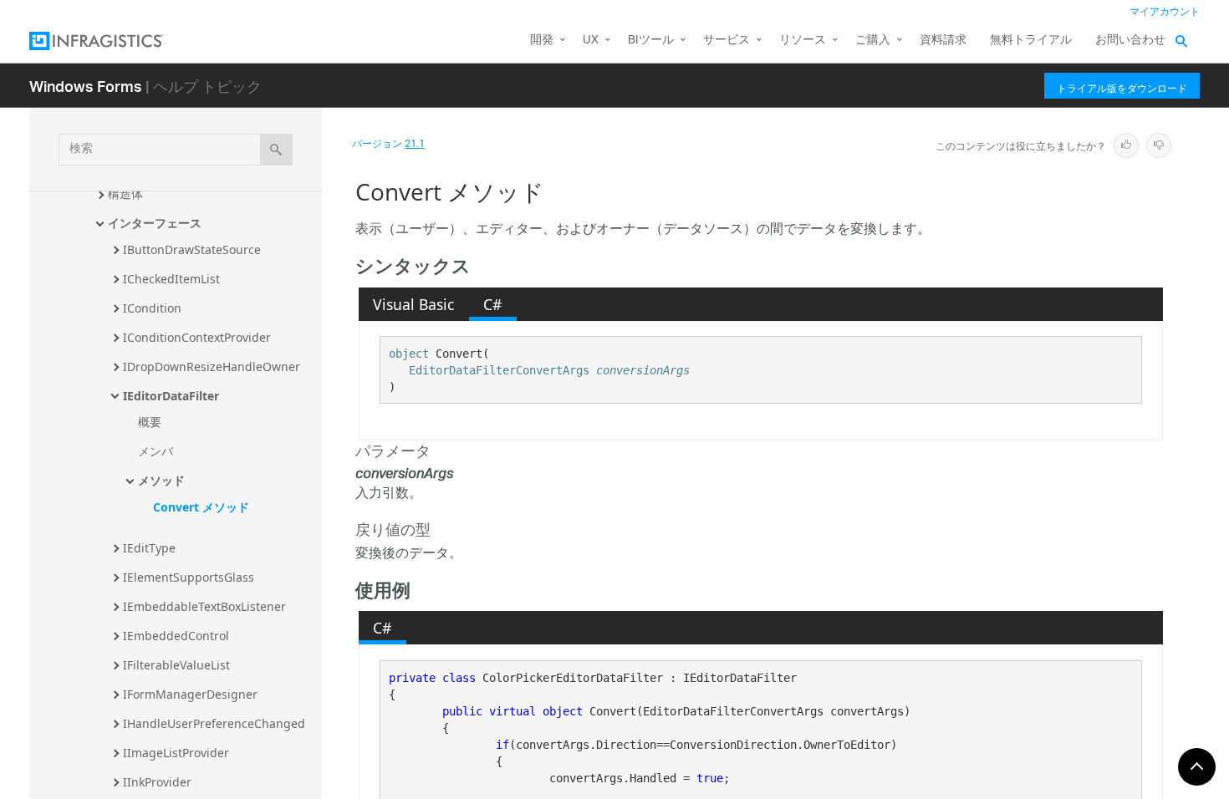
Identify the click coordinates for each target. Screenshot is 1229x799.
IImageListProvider (176, 753)
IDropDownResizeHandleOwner (211, 366)
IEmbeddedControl (176, 636)
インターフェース (154, 223)
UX (591, 40)
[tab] (414, 304)
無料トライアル (1031, 40)
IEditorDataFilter (171, 396)
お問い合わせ (1130, 40)
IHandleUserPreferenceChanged (214, 723)
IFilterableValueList (176, 665)
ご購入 (872, 40)
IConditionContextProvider (197, 337)
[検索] (276, 149)
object (409, 353)
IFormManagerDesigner (190, 694)
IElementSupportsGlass (188, 577)
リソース (802, 40)
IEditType (149, 548)
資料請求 (943, 40)
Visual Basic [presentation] (413, 304)
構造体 (125, 193)
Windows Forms (85, 85)
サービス (726, 40)
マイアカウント (1165, 12)
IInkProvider (157, 782)
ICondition (152, 308)
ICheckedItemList (171, 279)
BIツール (651, 40)
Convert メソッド (201, 507)
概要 (149, 422)
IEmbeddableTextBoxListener (204, 606)
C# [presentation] (492, 304)
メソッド (161, 480)
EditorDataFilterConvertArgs (499, 370)
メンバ (155, 451)
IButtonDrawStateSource (192, 249)
